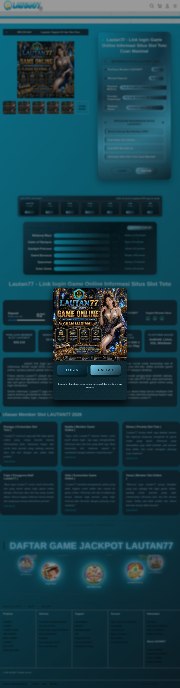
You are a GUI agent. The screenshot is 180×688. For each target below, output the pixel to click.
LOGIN (72, 370)
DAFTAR (105, 370)
